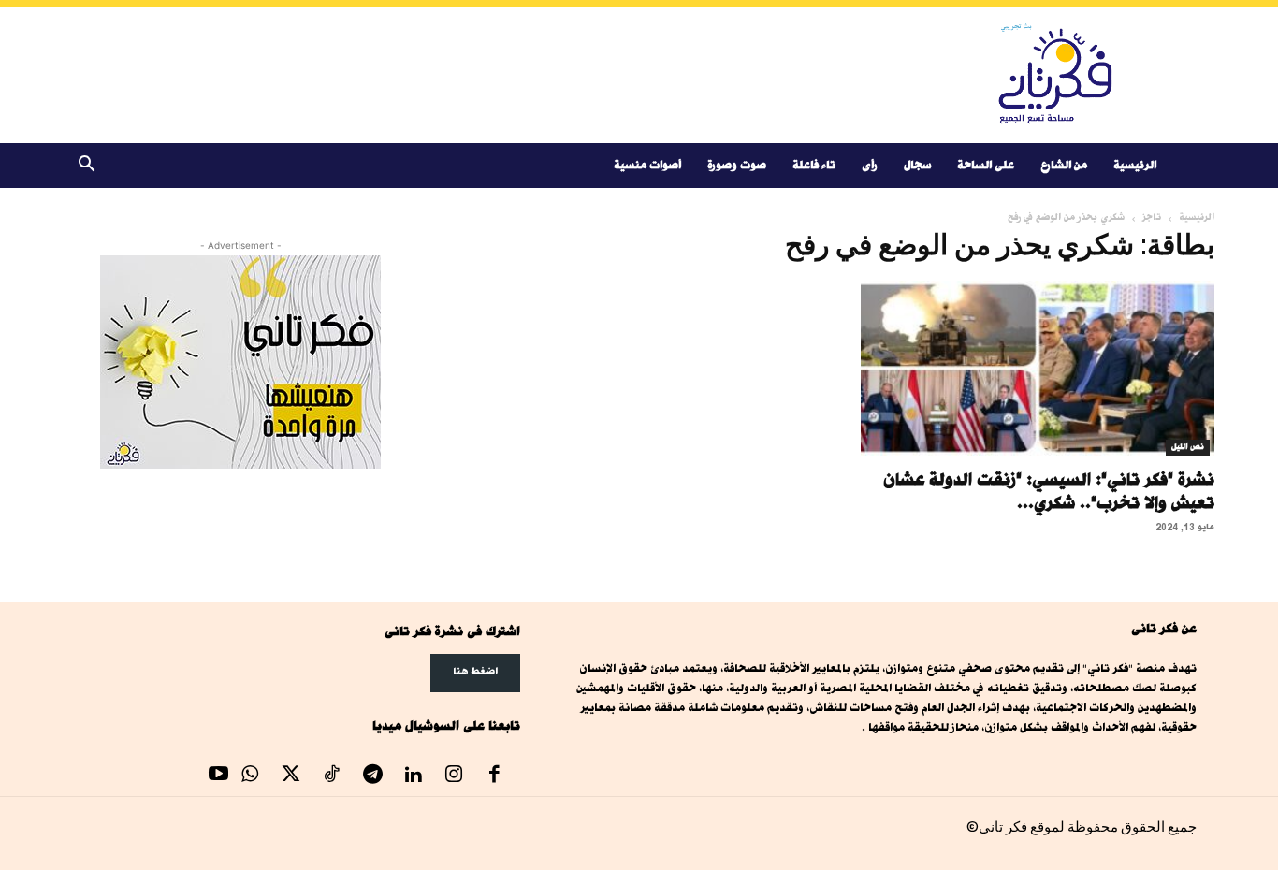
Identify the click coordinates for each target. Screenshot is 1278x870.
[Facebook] (495, 776)
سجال (917, 165)
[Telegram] (372, 776)
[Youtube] (219, 776)
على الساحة (985, 165)
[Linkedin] (413, 776)
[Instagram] (454, 776)
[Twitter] (291, 776)
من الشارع (1063, 165)
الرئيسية (1134, 165)
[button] (86, 167)
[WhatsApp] (251, 776)
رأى (870, 165)
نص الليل (1187, 447)
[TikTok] (332, 776)
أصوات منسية (647, 165)
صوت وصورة (736, 165)
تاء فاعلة (813, 165)
